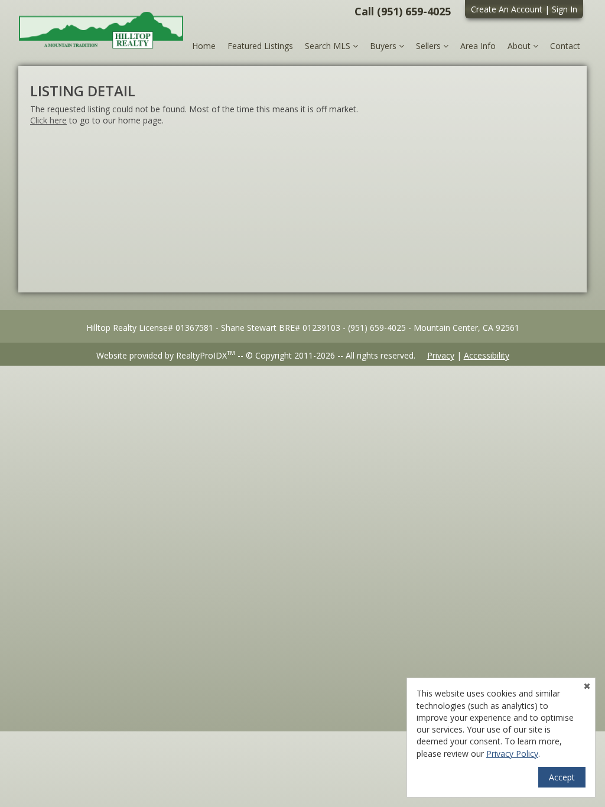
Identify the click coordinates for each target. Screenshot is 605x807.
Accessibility (486, 355)
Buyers (384, 45)
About (520, 45)
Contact (565, 45)
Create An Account (506, 9)
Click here (48, 120)
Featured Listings (260, 45)
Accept (562, 777)
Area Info (478, 45)
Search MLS (329, 45)
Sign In (564, 9)
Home (204, 45)
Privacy (440, 355)
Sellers (429, 45)
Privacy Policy (512, 753)
